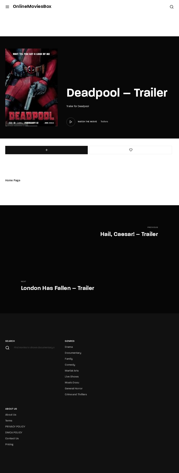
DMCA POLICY (13, 432)
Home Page (12, 180)
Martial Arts (72, 371)
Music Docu (72, 382)
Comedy (70, 365)
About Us (10, 415)
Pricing (9, 444)
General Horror (74, 388)
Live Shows (72, 377)
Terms (8, 421)
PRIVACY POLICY (15, 426)
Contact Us (12, 438)
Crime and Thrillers (76, 394)
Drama (69, 347)
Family (69, 359)
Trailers (104, 122)
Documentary (73, 353)
